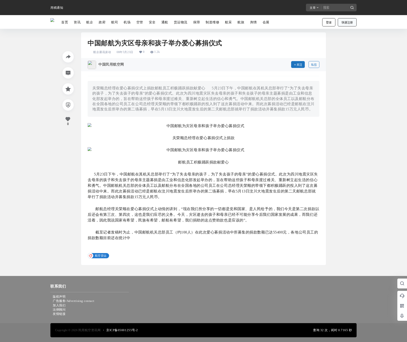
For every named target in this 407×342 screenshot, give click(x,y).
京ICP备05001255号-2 (122, 330)
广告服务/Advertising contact (73, 301)
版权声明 (59, 296)
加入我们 (59, 305)
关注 (299, 65)
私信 (314, 65)
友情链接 (59, 314)
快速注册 (347, 22)
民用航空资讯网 (89, 330)
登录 (329, 22)
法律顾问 (59, 309)
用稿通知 (56, 7)
